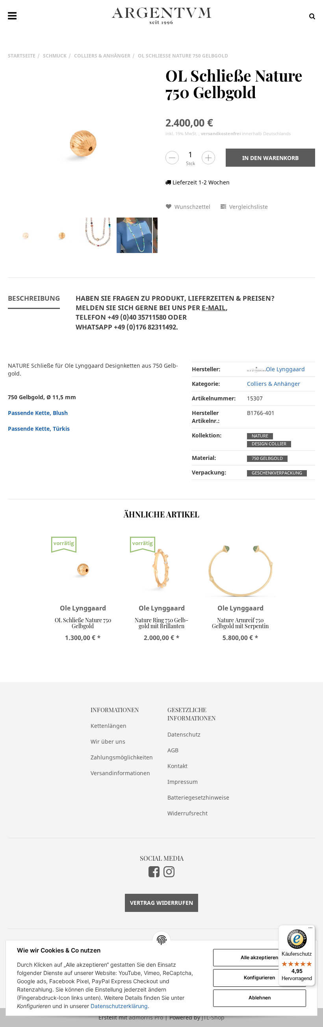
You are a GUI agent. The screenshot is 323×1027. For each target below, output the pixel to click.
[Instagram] (168, 871)
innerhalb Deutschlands (246, 133)
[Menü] (310, 929)
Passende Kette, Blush (38, 413)
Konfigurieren (259, 977)
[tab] (175, 317)
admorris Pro (146, 1017)
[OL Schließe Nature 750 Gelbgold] (83, 142)
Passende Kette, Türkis (39, 428)
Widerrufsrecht (187, 813)
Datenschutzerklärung (119, 1006)
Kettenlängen (108, 725)
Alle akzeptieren (259, 957)
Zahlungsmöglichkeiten (122, 757)
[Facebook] (154, 871)
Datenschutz (183, 734)
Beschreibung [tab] (34, 298)
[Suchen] (310, 16)
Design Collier (269, 444)
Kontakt (177, 766)
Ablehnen (260, 998)
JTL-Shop (213, 1017)
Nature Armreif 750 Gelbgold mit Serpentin (240, 623)
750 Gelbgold (267, 458)
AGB (172, 750)
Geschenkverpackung (277, 473)
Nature (260, 436)
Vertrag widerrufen (161, 902)
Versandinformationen (120, 773)
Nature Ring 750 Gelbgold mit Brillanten (161, 623)
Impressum (182, 781)
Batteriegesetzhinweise (198, 797)
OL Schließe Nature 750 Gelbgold (83, 623)
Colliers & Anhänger (273, 383)
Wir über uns (108, 741)
